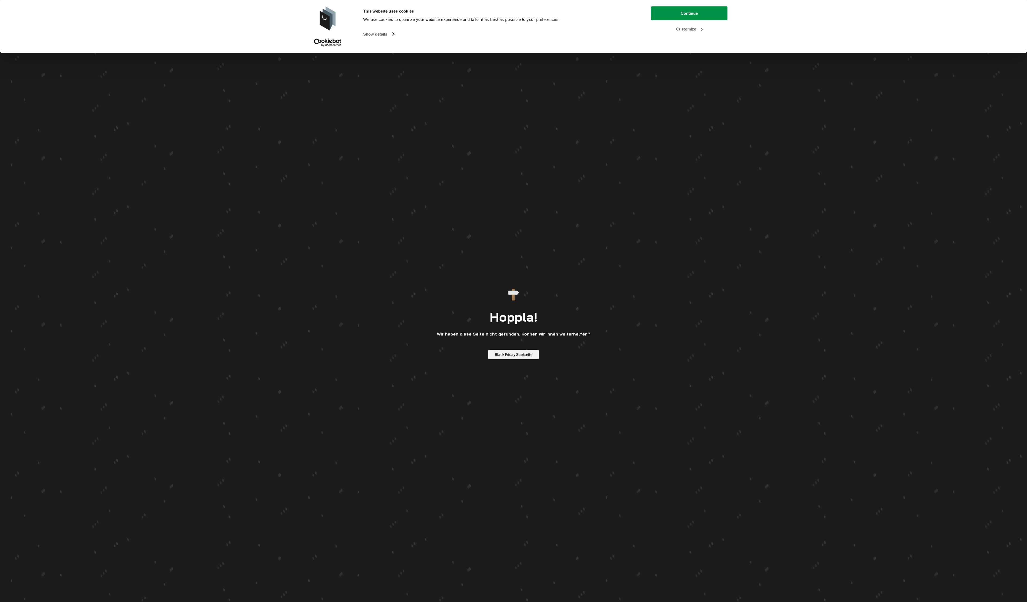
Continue (689, 13)
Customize (686, 29)
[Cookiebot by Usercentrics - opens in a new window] (327, 43)
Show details (375, 34)
